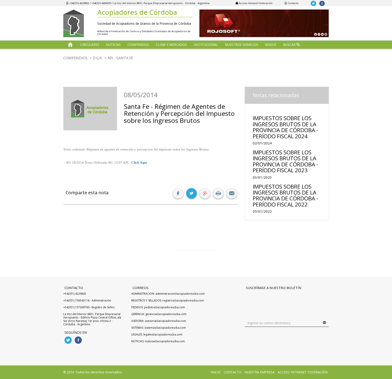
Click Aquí (139, 162)
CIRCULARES (89, 44)
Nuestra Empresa (259, 372)
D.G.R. (97, 58)
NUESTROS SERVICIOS (241, 44)
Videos (270, 44)
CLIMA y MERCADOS (171, 44)
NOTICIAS (113, 44)
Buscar (289, 44)
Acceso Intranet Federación (255, 3)
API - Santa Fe (120, 58)
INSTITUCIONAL (206, 44)
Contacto (293, 3)
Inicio (215, 372)
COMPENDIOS (138, 44)
